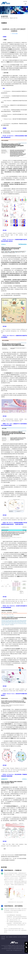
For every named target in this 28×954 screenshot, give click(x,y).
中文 (26, 1)
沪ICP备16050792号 (17, 950)
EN (24, 1)
